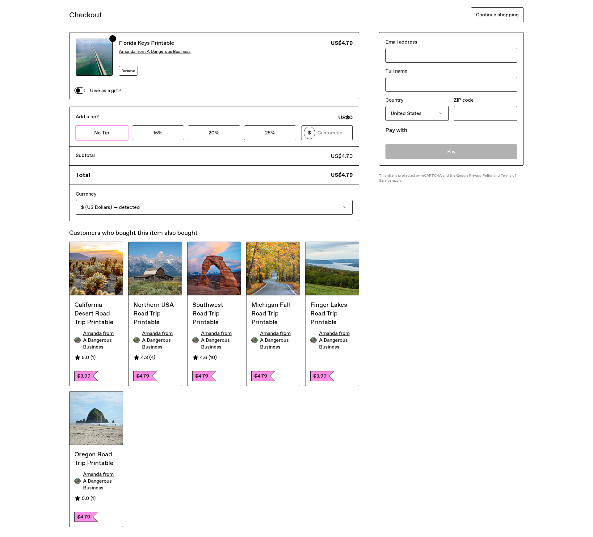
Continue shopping (497, 15)
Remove (128, 71)
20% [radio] (213, 133)
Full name (396, 71)
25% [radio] (270, 133)
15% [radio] (157, 133)
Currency (86, 194)
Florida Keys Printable (146, 43)
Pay (451, 151)
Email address (401, 42)
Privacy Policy (481, 175)
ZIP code (464, 100)
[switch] (79, 90)
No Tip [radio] (101, 133)
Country (394, 100)
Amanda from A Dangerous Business (155, 51)
